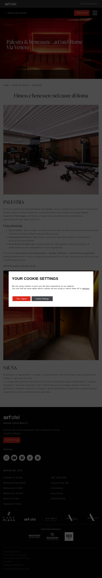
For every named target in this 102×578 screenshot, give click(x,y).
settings (85, 289)
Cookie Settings (42, 299)
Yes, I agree (21, 299)
